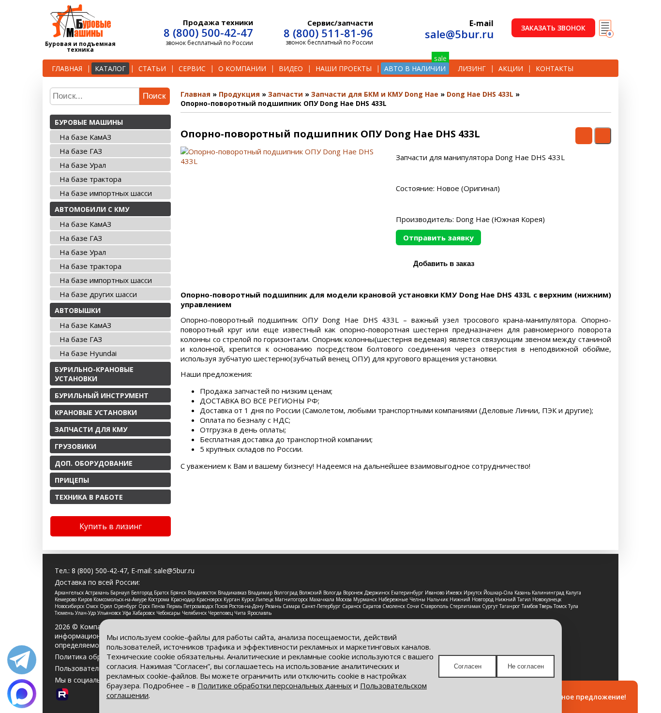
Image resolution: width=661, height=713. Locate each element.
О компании (242, 68)
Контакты (554, 68)
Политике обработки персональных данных (274, 685)
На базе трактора (90, 179)
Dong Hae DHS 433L (480, 94)
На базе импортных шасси (106, 193)
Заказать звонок (553, 27)
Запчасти (285, 94)
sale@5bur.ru (459, 34)
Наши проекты (343, 68)
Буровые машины (89, 122)
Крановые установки (96, 412)
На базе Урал (83, 165)
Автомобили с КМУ (92, 209)
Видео (291, 68)
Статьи (152, 68)
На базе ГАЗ (81, 151)
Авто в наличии (415, 68)
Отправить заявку (438, 237)
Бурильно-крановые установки (94, 374)
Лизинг (472, 68)
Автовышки (78, 310)
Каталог (110, 68)
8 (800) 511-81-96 (328, 33)
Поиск (154, 96)
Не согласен (526, 666)
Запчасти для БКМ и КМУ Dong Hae (374, 94)
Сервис (192, 68)
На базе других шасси (98, 294)
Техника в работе (89, 497)
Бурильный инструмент (102, 395)
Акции (510, 68)
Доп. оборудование (94, 463)
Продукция (239, 94)
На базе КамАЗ (85, 137)
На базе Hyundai (88, 353)
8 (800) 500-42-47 (208, 32)
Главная (67, 68)
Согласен (467, 666)
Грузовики (75, 446)
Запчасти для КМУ (91, 429)
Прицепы (72, 480)
